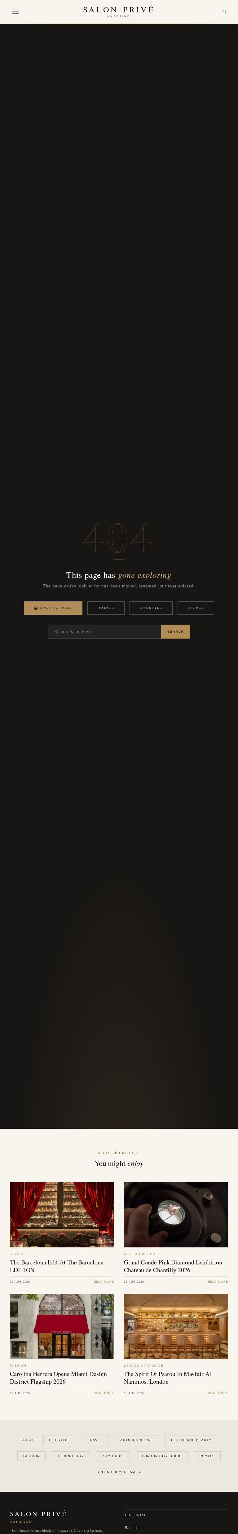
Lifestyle (151, 607)
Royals (106, 607)
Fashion (31, 1456)
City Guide (113, 1456)
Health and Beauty (191, 1440)
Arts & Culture (136, 1440)
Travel (196, 607)
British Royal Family (119, 1472)
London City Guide (162, 1456)
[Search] (224, 11)
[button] (15, 11)
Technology (71, 1456)
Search (176, 631)
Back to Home (56, 607)
